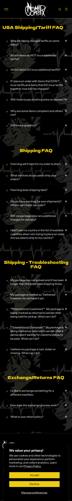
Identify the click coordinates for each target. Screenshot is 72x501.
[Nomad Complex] (36, 9)
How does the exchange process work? (34, 405)
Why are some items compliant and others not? (36, 112)
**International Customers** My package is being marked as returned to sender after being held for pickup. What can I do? (37, 312)
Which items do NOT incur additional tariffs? (33, 57)
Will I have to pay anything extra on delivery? (37, 99)
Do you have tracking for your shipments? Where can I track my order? (35, 203)
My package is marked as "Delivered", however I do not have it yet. (33, 296)
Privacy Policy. (32, 466)
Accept (34, 475)
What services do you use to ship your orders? (33, 177)
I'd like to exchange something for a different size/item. (32, 392)
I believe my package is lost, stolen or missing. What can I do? (33, 351)
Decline (34, 484)
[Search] (60, 9)
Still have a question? (23, 125)
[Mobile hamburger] (6, 9)
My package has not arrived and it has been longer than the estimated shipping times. (37, 281)
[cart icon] (66, 9)
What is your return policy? (26, 416)
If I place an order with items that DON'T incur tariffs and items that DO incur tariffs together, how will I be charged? (36, 84)
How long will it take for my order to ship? (35, 164)
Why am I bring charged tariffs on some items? (34, 42)
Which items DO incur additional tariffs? (35, 69)
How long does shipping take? (28, 190)
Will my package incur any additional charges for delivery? (33, 217)
